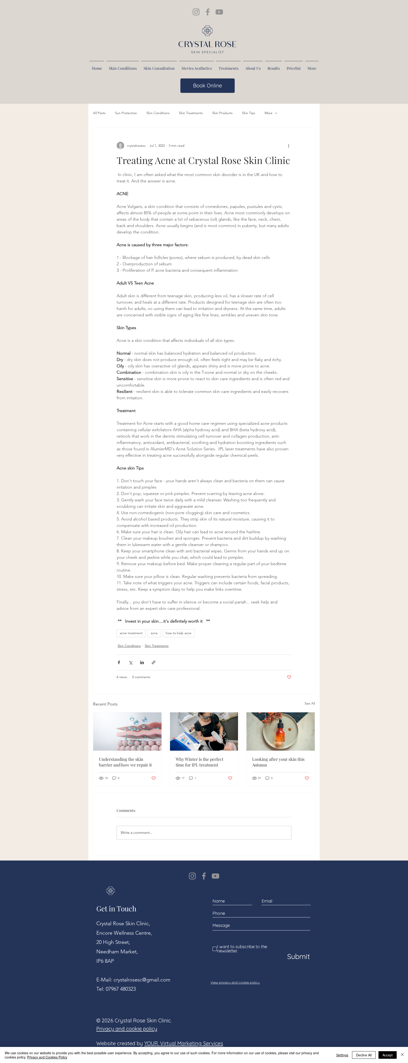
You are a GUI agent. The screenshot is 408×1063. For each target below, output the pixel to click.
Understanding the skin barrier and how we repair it (125, 762)
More (268, 113)
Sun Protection (126, 113)
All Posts (99, 113)
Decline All (364, 1055)
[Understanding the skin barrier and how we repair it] (127, 731)
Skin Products (222, 113)
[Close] (402, 1055)
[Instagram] (192, 876)
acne (154, 633)
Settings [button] (342, 1055)
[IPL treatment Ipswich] (204, 731)
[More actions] (288, 145)
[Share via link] (153, 662)
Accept (387, 1055)
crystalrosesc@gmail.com (142, 980)
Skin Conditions (158, 113)
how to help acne (178, 633)
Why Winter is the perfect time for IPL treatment (199, 762)
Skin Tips (248, 113)
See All (310, 703)
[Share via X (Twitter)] (130, 662)
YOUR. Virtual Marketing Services (183, 1043)
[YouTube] (215, 876)
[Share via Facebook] (119, 662)
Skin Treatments (191, 113)
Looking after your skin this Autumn (278, 762)
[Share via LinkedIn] (142, 662)
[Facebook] (203, 876)
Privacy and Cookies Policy (47, 1057)
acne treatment (131, 633)
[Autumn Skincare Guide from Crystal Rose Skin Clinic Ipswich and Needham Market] (280, 731)
